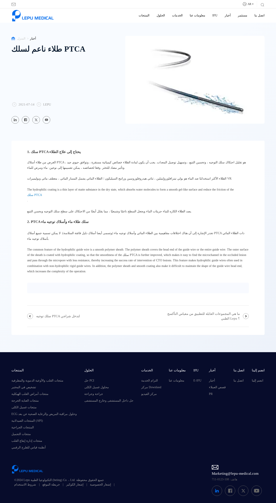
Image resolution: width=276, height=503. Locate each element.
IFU (214, 15)
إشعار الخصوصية (100, 484)
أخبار (228, 15)
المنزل (21, 38)
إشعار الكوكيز (74, 484)
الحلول (161, 15)
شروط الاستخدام (25, 484)
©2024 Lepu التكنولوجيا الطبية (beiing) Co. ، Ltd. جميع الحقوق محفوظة (59, 480)
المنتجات (144, 15)
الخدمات (177, 15)
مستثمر (242, 15)
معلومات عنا (197, 15)
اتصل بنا (259, 15)
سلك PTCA (34, 195)
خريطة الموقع (51, 484)
